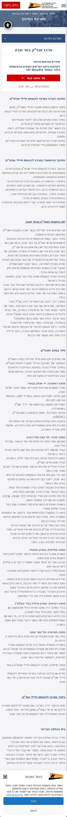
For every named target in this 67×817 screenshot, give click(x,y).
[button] (5, 776)
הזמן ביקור (11, 5)
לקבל (33, 801)
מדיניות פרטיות (15, 795)
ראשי (52, 13)
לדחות (33, 810)
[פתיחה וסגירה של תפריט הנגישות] (8, 25)
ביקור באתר (39, 13)
